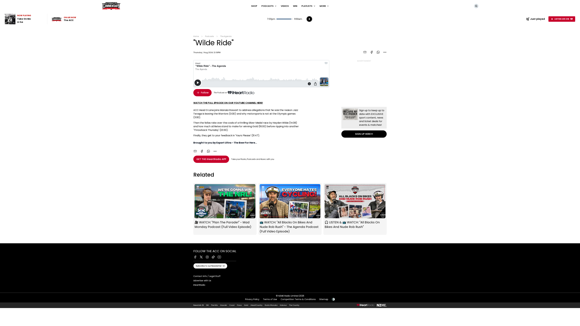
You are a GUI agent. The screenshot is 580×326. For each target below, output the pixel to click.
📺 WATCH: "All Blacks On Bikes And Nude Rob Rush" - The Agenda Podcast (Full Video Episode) (290, 209)
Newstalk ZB (198, 305)
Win (295, 6)
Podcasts (209, 36)
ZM (207, 305)
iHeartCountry (256, 305)
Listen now (63, 19)
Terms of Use (270, 299)
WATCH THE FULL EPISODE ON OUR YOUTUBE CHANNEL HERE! (228, 103)
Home (196, 36)
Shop (254, 6)
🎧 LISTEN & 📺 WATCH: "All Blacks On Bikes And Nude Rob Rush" (355, 209)
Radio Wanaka (271, 305)
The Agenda (226, 36)
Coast (232, 305)
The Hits (214, 305)
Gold (246, 305)
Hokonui (283, 305)
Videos (285, 6)
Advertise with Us (202, 280)
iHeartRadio (199, 284)
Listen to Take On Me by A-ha (24, 19)
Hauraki (223, 305)
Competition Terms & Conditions (298, 299)
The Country (294, 305)
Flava (239, 305)
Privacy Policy (252, 299)
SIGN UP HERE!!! (364, 122)
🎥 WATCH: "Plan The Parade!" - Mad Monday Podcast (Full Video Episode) (225, 209)
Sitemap (323, 299)
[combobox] (385, 52)
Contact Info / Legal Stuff (207, 276)
